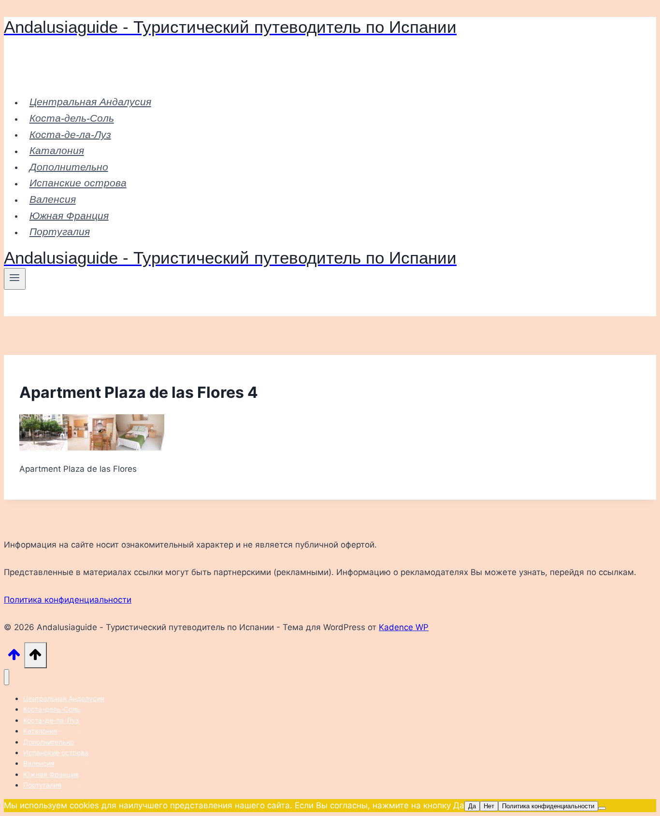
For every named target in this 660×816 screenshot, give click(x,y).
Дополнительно (68, 166)
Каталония (56, 150)
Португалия (59, 231)
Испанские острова (78, 182)
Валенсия (52, 199)
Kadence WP (404, 627)
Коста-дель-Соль (71, 118)
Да (472, 806)
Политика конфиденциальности (67, 600)
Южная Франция (69, 215)
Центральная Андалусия (90, 101)
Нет (489, 806)
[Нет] (602, 808)
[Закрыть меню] (6, 677)
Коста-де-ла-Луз (70, 134)
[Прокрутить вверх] (14, 657)
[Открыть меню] (15, 278)
